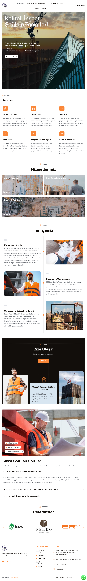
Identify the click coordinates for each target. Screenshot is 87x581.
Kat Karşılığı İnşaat (56, 177)
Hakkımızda (30, 3)
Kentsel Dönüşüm (13, 200)
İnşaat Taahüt (11, 177)
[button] (4, 527)
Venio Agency (13, 577)
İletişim (43, 8)
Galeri (37, 8)
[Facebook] (3, 561)
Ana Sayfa (20, 3)
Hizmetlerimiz (40, 3)
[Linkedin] (6, 561)
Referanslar (54, 3)
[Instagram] (10, 561)
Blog (61, 3)
